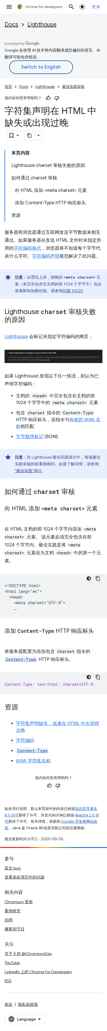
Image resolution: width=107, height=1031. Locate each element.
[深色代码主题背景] (88, 578)
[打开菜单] (9, 7)
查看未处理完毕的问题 (25, 877)
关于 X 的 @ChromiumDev (28, 953)
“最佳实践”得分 (28, 470)
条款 (9, 1004)
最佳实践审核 (73, 86)
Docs (11, 24)
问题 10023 (73, 290)
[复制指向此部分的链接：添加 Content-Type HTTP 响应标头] (10, 639)
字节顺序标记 (29, 437)
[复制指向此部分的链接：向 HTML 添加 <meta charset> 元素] (10, 517)
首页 (8, 86)
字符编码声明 (45, 256)
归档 (9, 919)
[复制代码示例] (97, 578)
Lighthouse (41, 24)
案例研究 (13, 910)
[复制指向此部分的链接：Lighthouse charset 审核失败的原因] (31, 320)
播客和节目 (15, 929)
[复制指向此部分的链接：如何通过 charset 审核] (80, 492)
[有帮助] (48, 98)
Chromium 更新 (19, 901)
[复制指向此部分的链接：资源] (24, 707)
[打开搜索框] (71, 6)
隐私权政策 (28, 1004)
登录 (96, 6)
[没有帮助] (57, 98)
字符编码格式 (27, 248)
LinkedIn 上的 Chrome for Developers (38, 971)
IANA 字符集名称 (33, 761)
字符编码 (25, 740)
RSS (8, 980)
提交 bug (13, 868)
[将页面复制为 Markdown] (30, 135)
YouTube (12, 962)
